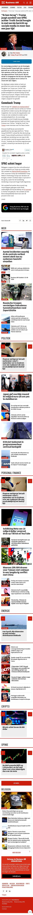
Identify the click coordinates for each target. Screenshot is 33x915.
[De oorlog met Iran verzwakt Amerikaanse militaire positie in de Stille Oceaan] (5, 404)
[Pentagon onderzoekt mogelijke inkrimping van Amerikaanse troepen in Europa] (5, 694)
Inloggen (12, 884)
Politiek (19, 7)
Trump (3, 125)
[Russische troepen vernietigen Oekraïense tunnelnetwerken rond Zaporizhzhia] (16, 284)
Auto (3, 272)
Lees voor (16, 61)
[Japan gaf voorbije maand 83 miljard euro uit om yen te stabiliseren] (16, 375)
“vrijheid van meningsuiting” (20, 107)
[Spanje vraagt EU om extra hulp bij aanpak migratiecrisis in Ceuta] (5, 656)
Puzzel (3, 282)
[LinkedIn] (9, 890)
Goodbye (4, 903)
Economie (12, 7)
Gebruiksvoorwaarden (17, 885)
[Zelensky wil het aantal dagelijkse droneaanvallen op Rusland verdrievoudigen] (5, 413)
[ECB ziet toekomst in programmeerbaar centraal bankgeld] (16, 423)
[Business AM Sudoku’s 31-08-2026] (5, 275)
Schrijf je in (16, 876)
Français (4, 895)
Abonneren (5, 884)
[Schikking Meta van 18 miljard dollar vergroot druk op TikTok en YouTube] (16, 510)
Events (28, 884)
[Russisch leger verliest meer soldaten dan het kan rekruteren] (5, 675)
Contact (4, 909)
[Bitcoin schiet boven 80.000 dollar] (14, 712)
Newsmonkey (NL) (7, 902)
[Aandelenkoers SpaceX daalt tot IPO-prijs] (4, 825)
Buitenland (4, 299)
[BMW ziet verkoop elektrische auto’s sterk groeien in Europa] (5, 265)
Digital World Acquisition (20, 171)
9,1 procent (27, 189)
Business (4, 322)
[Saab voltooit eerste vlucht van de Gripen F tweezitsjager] (5, 460)
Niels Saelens (16, 53)
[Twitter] (6, 890)
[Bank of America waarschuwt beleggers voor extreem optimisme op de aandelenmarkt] (4, 831)
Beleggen (3, 49)
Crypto (4, 724)
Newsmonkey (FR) (19, 902)
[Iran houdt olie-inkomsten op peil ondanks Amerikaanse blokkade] (5, 451)
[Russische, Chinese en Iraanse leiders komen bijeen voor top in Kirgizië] (5, 598)
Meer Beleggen (22, 852)
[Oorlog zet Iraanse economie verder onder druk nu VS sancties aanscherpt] (5, 579)
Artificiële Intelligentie (7, 248)
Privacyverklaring (7, 887)
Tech (25, 7)
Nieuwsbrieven (20, 884)
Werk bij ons (5, 885)
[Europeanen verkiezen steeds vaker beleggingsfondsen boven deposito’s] (4, 845)
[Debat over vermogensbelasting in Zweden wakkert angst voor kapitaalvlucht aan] (5, 646)
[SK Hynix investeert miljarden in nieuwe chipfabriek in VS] (5, 684)
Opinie (3, 762)
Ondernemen (5, 7)
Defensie (4, 701)
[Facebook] (3, 890)
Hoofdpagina (4, 11)
